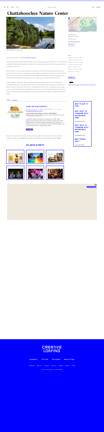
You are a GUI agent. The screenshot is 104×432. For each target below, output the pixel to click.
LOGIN (93, 7)
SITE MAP (53, 365)
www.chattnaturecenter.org (28, 57)
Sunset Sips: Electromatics (36, 106)
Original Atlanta (52, 7)
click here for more (45, 125)
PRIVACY (67, 365)
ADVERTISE (31, 365)
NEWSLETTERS (69, 359)
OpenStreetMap (91, 31)
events (59, 138)
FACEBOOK (33, 359)
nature (73, 85)
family (70, 85)
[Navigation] (4, 7)
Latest (17, 7)
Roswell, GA (71, 44)
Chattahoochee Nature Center (34, 111)
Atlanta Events (35, 145)
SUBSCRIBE (98, 7)
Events (8, 100)
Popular (12, 7)
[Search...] (8, 7)
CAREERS (60, 365)
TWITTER (44, 359)
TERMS (73, 365)
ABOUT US (39, 365)
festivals (82, 85)
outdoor (78, 85)
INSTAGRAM (56, 359)
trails (90, 85)
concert (87, 85)
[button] (96, 185)
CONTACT (46, 365)
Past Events (14, 100)
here (24, 138)
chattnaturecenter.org (74, 41)
